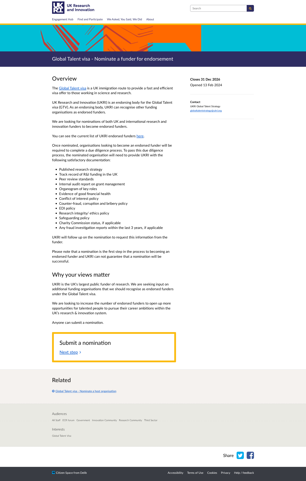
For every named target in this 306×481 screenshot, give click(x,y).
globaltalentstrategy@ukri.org (206, 110)
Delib (83, 472)
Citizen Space (64, 472)
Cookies (212, 472)
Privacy (225, 472)
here (140, 136)
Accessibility (175, 472)
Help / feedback (244, 472)
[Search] (250, 8)
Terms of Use (195, 472)
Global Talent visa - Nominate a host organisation (85, 391)
